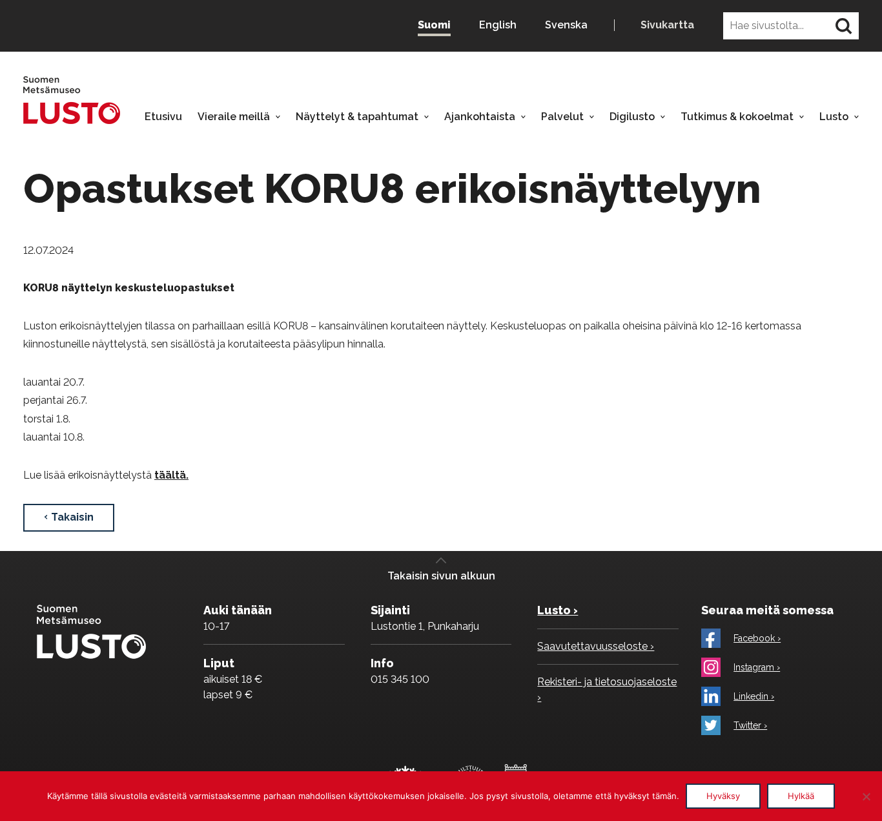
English (498, 25)
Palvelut (562, 117)
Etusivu (163, 117)
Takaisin (72, 517)
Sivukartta (667, 25)
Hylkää (801, 796)
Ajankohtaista (479, 117)
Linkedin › (753, 696)
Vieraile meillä (234, 117)
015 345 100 (400, 679)
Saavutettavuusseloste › (595, 646)
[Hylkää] (865, 796)
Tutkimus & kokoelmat (737, 117)
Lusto (833, 117)
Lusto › (557, 610)
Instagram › (756, 667)
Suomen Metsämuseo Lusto (71, 100)
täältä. (171, 475)
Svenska (566, 25)
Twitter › (750, 725)
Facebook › (757, 638)
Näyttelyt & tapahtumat (357, 117)
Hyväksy (723, 796)
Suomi (434, 25)
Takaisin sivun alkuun (441, 576)
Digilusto (632, 117)
